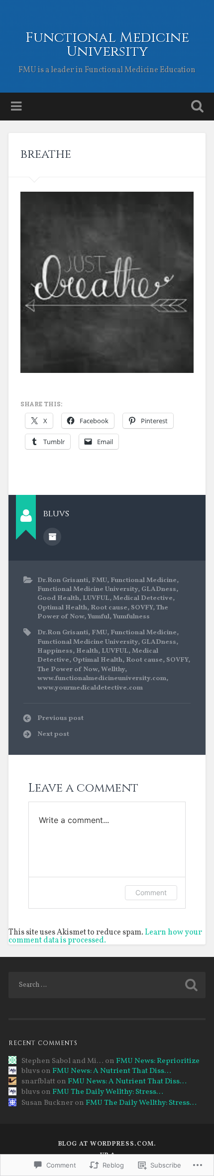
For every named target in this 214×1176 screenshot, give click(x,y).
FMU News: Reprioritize (158, 1061)
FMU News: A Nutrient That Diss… (111, 1071)
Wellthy (113, 669)
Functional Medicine (143, 580)
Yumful (98, 616)
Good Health (58, 598)
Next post (53, 734)
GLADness (158, 589)
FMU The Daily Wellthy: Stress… (107, 1092)
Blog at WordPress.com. (107, 1144)
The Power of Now (67, 669)
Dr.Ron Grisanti (62, 580)
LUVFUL (96, 598)
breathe (45, 154)
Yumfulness (131, 616)
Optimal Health (62, 607)
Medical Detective (143, 598)
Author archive (52, 537)
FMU (99, 580)
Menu (17, 106)
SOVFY (142, 607)
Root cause (109, 607)
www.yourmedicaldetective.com (90, 688)
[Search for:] (107, 985)
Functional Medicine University (107, 44)
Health (87, 651)
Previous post (60, 718)
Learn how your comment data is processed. (105, 936)
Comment (151, 892)
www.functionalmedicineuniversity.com (101, 678)
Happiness (55, 651)
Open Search (196, 107)
